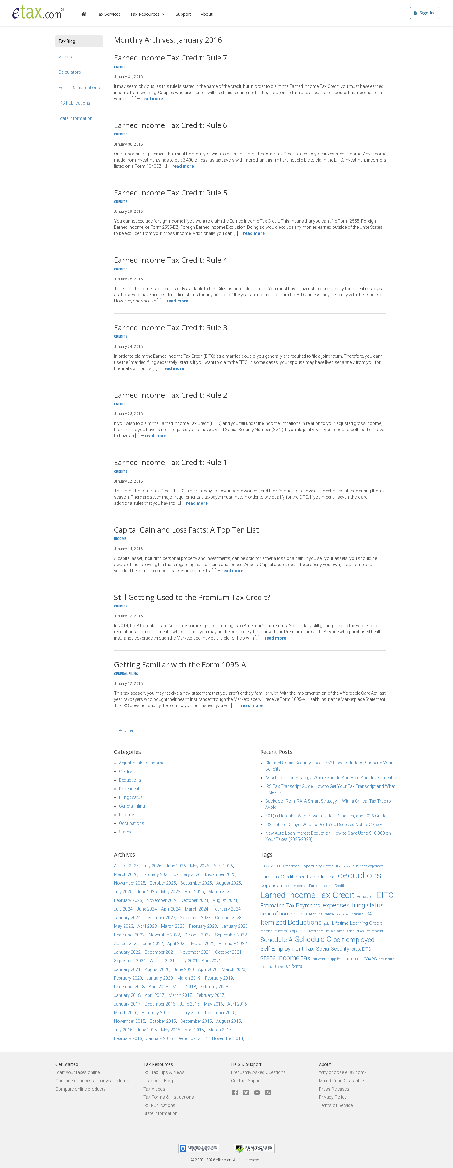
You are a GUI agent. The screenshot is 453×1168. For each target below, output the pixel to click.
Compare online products (80, 1089)
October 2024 (195, 900)
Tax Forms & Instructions (168, 1097)
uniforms (294, 966)
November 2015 (129, 1021)
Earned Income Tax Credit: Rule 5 (170, 192)
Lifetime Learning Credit (357, 923)
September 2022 (231, 934)
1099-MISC (270, 866)
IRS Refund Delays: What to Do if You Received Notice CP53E (323, 824)
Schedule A (276, 940)
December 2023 (160, 917)
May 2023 (123, 926)
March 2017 (180, 995)
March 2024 (196, 909)
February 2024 (227, 909)
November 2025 (129, 883)
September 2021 (130, 960)
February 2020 (128, 978)
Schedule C (313, 939)
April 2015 (194, 1029)
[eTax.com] (38, 12)
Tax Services (108, 14)
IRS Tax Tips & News (164, 1072)
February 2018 (214, 986)
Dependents (130, 788)
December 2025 (220, 874)
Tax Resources (145, 14)
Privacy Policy (333, 1097)
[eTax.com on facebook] (235, 1092)
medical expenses (291, 930)
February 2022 (233, 943)
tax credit (353, 958)
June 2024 (147, 909)
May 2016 (213, 1003)
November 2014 (227, 1038)
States (125, 831)
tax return (386, 959)
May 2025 (170, 891)
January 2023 (234, 926)
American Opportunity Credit (307, 866)
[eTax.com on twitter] (246, 1092)
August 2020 (157, 969)
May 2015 (170, 1029)
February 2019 (219, 978)
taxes (370, 958)
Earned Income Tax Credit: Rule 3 (170, 327)
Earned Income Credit (326, 886)
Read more (152, 98)
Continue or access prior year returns (92, 1081)
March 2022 (202, 943)
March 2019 (189, 978)
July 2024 (123, 909)
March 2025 (220, 891)
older (126, 730)
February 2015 (128, 1038)
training (266, 966)
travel (279, 966)
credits (303, 877)
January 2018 (127, 995)
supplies (335, 959)
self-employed (354, 940)
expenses (336, 905)
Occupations (131, 823)
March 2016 (125, 1012)
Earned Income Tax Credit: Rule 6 (170, 125)
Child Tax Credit (276, 877)
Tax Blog (67, 41)
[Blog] (268, 1092)
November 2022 (164, 934)
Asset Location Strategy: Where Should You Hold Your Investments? (331, 777)
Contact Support (247, 1081)
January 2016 (187, 1012)
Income (120, 539)
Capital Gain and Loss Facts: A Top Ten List (186, 529)
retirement (374, 931)
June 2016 (190, 1003)
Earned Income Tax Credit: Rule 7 (170, 57)
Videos (65, 56)
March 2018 (184, 986)
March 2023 (173, 926)
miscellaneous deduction (345, 931)
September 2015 (196, 1021)
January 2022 (127, 952)
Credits (121, 67)
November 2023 (195, 917)
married (266, 931)
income (342, 914)
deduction (324, 877)
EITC (385, 895)
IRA (368, 913)
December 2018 (129, 986)
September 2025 (196, 883)
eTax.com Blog (158, 1081)
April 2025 (194, 891)
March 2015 (220, 1029)
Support (183, 14)
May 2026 (199, 865)
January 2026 (187, 874)
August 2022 (126, 943)
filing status (368, 905)
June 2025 (147, 891)
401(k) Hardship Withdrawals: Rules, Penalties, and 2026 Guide (325, 815)
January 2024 (127, 917)
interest (357, 914)
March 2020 (233, 969)
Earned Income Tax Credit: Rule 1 (170, 462)
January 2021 (127, 969)
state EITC (361, 949)
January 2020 (159, 978)
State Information (75, 118)
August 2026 (126, 865)
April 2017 (154, 995)
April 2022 (177, 943)
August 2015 (228, 1021)
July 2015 (123, 1029)
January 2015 (159, 1038)
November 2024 (162, 900)
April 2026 (223, 865)
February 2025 (128, 900)
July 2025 (123, 891)
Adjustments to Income (141, 762)
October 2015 (162, 1021)
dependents (296, 885)
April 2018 (158, 986)
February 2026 (156, 874)
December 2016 (160, 1003)
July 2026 (152, 865)
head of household (282, 914)
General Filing (126, 674)
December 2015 (220, 1012)
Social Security (332, 949)
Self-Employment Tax (287, 948)
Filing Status (131, 797)
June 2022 (153, 943)
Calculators (70, 72)
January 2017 (127, 1003)
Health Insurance (320, 914)
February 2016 (156, 1012)
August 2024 (225, 900)
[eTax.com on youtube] (257, 1092)
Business (343, 866)
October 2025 (162, 883)
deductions (359, 875)
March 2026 (125, 874)
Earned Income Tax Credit (307, 895)
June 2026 (176, 865)
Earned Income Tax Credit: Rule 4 (170, 260)
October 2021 (228, 952)
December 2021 (160, 952)
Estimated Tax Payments (290, 905)
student (319, 959)
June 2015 (147, 1029)
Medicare (316, 931)
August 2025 (228, 883)
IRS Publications (74, 103)
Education (365, 896)
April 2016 (237, 1003)
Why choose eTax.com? (343, 1072)
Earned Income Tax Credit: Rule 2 (170, 395)
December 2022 (129, 934)
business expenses (368, 866)
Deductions (130, 780)
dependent (272, 885)
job (326, 923)
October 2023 (228, 917)
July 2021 (188, 960)
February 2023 (203, 926)
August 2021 (162, 960)
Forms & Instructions (79, 87)
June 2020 (184, 969)
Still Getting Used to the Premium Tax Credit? (192, 597)
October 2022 (197, 934)
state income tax (285, 958)
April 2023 (147, 926)
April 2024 (171, 909)
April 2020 (208, 969)
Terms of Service (336, 1105)
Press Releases (334, 1089)
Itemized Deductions (291, 922)
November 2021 (195, 952)
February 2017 (210, 995)
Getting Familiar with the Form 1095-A (180, 664)
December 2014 (192, 1038)
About (207, 14)
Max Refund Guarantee (341, 1081)
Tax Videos (154, 1089)
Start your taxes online (77, 1072)
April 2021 (211, 960)
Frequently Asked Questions (258, 1072)
